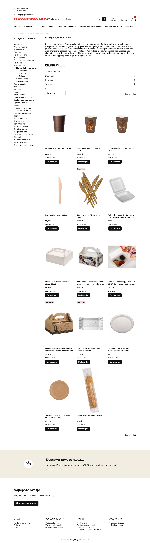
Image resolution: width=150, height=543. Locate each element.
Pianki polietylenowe (22, 108)
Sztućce (22, 73)
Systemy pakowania (22, 113)
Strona (127, 94)
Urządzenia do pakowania (25, 134)
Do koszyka (52, 162)
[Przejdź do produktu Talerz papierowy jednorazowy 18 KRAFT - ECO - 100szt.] (59, 390)
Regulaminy (82, 523)
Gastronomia (30, 33)
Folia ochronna (20, 58)
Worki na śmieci (20, 142)
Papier (16, 105)
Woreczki (18, 137)
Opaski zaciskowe (21, 103)
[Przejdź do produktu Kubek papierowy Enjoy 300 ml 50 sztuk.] (91, 123)
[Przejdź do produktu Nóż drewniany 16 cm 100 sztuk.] (59, 190)
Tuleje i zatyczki (20, 132)
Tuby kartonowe (20, 129)
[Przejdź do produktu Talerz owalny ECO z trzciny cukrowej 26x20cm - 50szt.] (122, 323)
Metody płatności (52, 523)
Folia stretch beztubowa (24, 60)
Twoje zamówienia (116, 523)
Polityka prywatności (86, 525)
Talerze (22, 76)
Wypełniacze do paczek (24, 145)
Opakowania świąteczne (24, 100)
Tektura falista (20, 121)
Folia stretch (19, 63)
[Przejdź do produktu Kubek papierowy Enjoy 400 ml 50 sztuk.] (122, 123)
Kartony (17, 87)
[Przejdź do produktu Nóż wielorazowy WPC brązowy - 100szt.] (91, 190)
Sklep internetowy (74, 540)
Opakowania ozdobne (23, 97)
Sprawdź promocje (26, 503)
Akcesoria (18, 44)
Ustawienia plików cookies (88, 529)
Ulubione (112, 527)
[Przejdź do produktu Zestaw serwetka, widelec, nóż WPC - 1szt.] (91, 390)
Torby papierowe (21, 127)
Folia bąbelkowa (20, 55)
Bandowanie (19, 50)
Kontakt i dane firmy (22, 523)
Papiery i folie (22, 81)
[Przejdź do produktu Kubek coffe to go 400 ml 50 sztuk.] (59, 123)
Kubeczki (23, 71)
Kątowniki (18, 89)
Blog (16, 527)
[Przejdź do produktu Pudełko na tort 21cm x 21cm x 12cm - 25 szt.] (59, 257)
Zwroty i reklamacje (53, 525)
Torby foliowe (19, 124)
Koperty (17, 92)
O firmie (17, 525)
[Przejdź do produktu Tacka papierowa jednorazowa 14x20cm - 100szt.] (91, 323)
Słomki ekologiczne (24, 79)
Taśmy (16, 116)
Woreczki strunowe (22, 140)
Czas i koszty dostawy (54, 527)
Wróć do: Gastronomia (54, 71)
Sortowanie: (49, 89)
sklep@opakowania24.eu (27, 15)
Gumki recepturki (21, 84)
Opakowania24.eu (19, 33)
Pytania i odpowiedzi (85, 527)
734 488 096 (22, 8)
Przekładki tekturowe (22, 111)
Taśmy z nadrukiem (22, 119)
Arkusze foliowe (20, 47)
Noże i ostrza (19, 95)
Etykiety (17, 52)
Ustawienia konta (116, 525)
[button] (104, 19)
